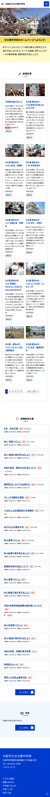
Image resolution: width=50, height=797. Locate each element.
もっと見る (23, 692)
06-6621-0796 (14, 763)
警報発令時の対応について (16, 566)
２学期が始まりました (13, 101)
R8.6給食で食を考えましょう (17, 553)
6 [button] (21, 391)
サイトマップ (9, 767)
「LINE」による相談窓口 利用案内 (19, 510)
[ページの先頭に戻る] (47, 794)
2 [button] (9, 391)
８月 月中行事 (11, 428)
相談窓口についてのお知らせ (17, 484)
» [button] (38, 391)
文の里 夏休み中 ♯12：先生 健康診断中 (35, 347)
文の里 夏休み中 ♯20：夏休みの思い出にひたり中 (35, 104)
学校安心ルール (11, 664)
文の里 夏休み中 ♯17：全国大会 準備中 (14, 222)
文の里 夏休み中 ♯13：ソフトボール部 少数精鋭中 (14, 347)
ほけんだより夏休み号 (14, 526)
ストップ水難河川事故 (14, 497)
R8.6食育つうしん (12, 540)
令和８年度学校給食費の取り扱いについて (23, 605)
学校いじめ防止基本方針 (15, 677)
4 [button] (15, 391)
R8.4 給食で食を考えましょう (17, 638)
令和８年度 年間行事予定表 (17, 651)
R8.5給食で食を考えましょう (17, 592)
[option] (25, 22)
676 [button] (34, 391)
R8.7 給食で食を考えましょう (17, 454)
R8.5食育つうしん (12, 579)
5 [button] (18, 391)
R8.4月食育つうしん (13, 625)
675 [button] (29, 391)
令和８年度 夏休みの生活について (20, 467)
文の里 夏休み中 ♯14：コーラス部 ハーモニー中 (35, 283)
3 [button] (12, 391)
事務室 (9, 615)
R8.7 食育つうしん (12, 441)
